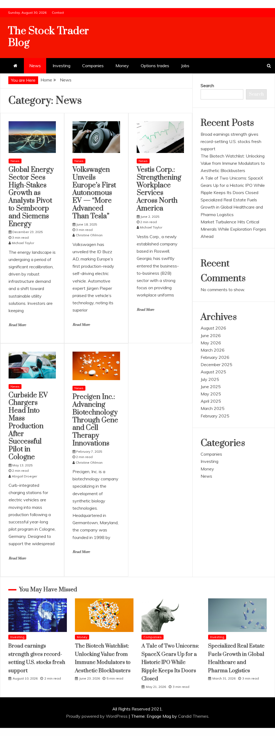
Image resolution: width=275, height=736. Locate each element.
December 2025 (216, 364)
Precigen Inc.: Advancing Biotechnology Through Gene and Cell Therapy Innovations (95, 420)
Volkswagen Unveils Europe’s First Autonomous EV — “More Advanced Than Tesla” (94, 193)
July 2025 (210, 379)
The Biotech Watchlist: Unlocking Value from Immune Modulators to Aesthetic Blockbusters (233, 163)
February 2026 (215, 357)
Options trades (155, 65)
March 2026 (213, 350)
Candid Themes (193, 716)
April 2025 (211, 401)
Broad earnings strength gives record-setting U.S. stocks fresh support (231, 141)
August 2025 (213, 371)
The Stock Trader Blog (48, 36)
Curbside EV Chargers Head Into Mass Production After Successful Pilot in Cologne (28, 426)
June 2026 (211, 335)
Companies (93, 65)
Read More (17, 325)
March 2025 (213, 408)
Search (207, 85)
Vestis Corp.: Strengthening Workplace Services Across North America (159, 189)
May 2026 (211, 342)
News (35, 65)
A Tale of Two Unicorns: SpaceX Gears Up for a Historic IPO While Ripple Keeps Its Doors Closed (233, 185)
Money (122, 65)
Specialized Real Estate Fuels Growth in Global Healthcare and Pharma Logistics (232, 207)
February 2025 (215, 416)
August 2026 (213, 328)
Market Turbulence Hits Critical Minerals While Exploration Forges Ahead (233, 229)
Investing (61, 65)
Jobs (185, 65)
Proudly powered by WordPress (97, 716)
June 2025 (211, 386)
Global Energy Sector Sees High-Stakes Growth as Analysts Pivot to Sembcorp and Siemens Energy (31, 196)
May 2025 (211, 393)
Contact (58, 12)
